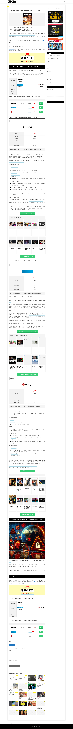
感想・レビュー (12, 650)
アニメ (49, 92)
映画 (8, 6)
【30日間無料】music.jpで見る (27, 470)
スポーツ (50, 97)
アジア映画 (50, 89)
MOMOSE (34, 726)
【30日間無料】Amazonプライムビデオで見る (27, 331)
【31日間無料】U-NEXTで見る (27, 213)
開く (41, 103)
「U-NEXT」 (42, 40)
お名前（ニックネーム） (13, 660)
